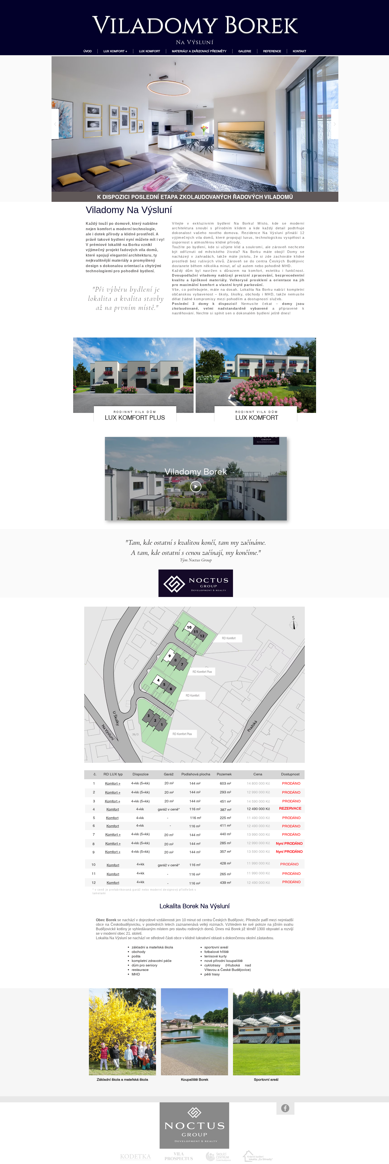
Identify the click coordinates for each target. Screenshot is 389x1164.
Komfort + (112, 792)
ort (116, 818)
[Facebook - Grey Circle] (285, 1108)
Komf (110, 818)
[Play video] (195, 486)
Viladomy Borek (195, 23)
